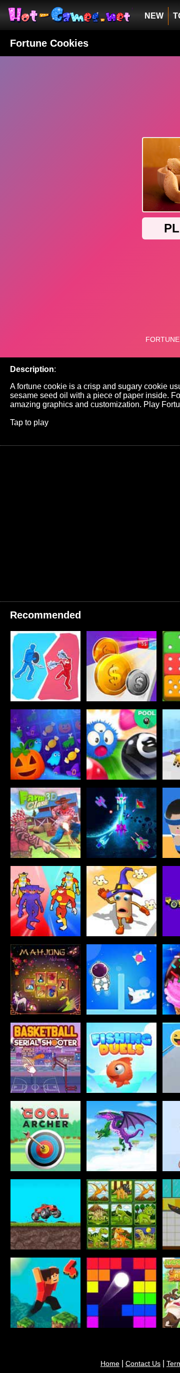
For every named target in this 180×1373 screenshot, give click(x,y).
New (154, 16)
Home (110, 1363)
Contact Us (143, 1363)
